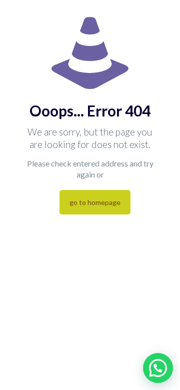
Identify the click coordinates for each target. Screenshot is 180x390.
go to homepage (95, 202)
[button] (158, 368)
